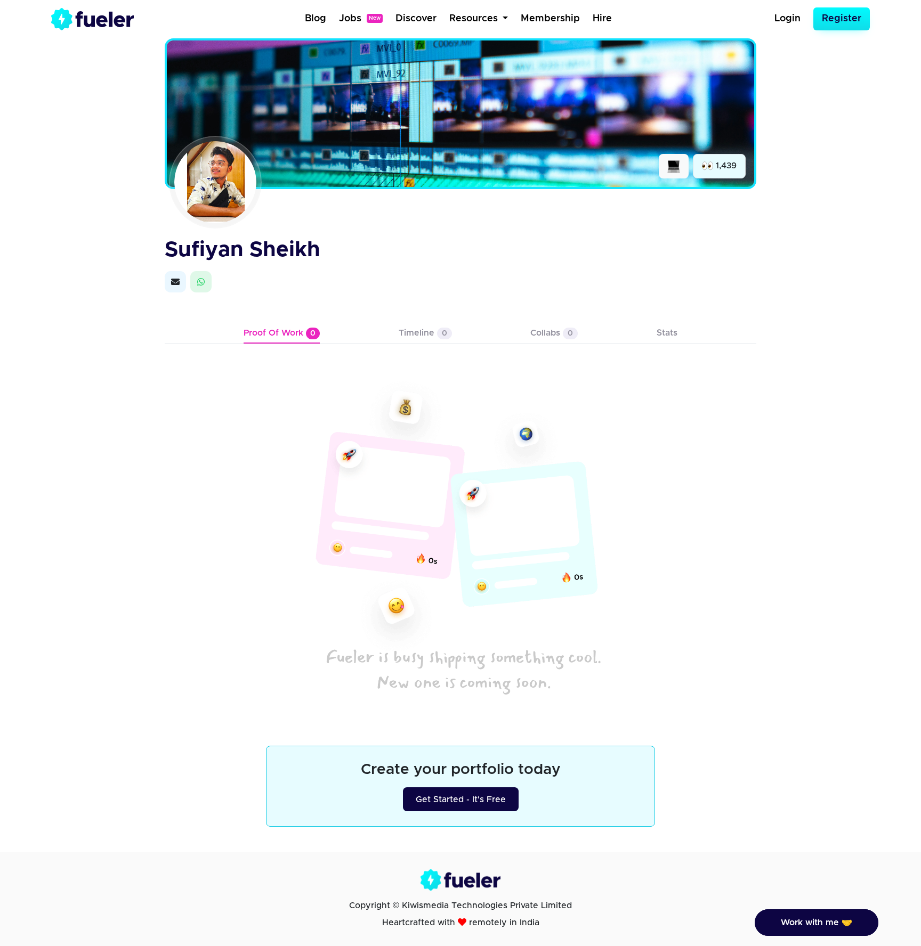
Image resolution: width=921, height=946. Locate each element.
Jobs (360, 18)
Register (841, 18)
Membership (550, 18)
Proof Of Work (280, 333)
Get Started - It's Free (461, 799)
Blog (315, 18)
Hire (602, 18)
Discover (416, 18)
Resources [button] (474, 18)
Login (787, 18)
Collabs (551, 333)
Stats (667, 333)
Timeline (423, 333)
